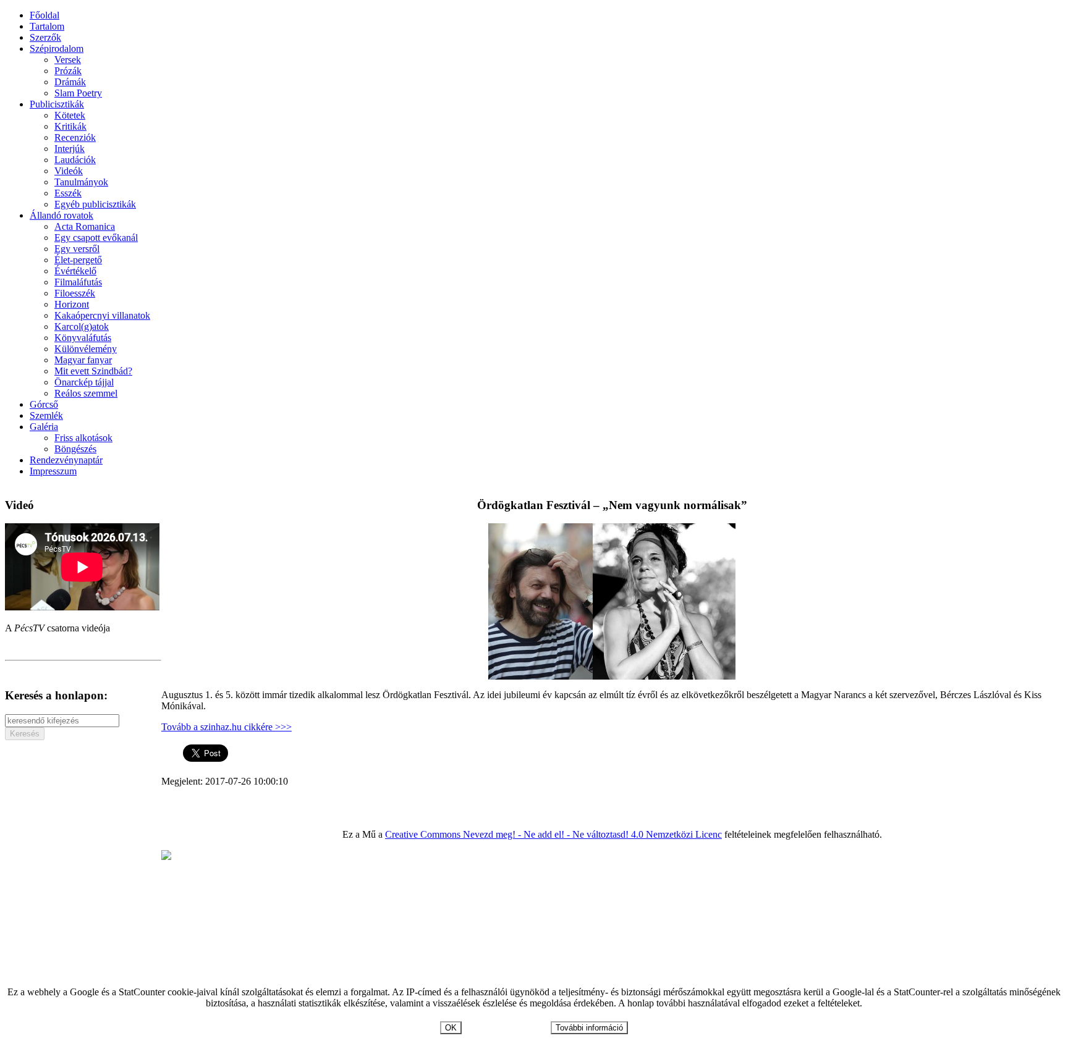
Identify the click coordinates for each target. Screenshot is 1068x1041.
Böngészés (75, 449)
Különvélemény (85, 348)
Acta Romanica (84, 226)
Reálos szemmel (85, 393)
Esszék (68, 193)
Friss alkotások (83, 437)
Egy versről (77, 248)
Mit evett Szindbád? (93, 371)
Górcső (44, 404)
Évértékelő (75, 271)
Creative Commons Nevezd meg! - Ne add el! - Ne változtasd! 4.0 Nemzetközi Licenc (553, 834)
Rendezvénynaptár (66, 460)
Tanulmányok (81, 182)
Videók (68, 171)
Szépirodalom (56, 48)
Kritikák (70, 126)
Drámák (70, 82)
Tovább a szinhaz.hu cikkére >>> (226, 727)
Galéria (44, 426)
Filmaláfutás (78, 282)
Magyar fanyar (83, 360)
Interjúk (69, 148)
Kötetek (69, 115)
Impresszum (53, 471)
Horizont (71, 304)
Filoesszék (74, 293)
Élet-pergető (78, 260)
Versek (67, 59)
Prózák (68, 70)
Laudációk (75, 159)
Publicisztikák (57, 104)
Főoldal (44, 15)
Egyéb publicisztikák (95, 204)
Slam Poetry (78, 93)
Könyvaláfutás (82, 337)
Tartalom (47, 26)
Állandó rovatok (61, 215)
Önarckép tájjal (84, 382)
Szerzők (45, 37)
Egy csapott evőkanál (96, 237)
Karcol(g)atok (81, 326)
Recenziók (75, 137)
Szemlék (46, 415)
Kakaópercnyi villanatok (102, 315)
